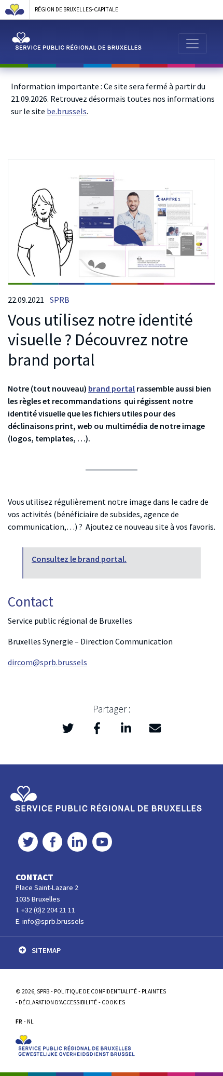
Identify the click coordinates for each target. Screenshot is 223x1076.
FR (19, 1021)
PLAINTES (154, 991)
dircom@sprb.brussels (47, 662)
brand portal (111, 388)
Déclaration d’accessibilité (58, 1002)
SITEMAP (46, 950)
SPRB (59, 299)
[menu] (192, 43)
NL (30, 1021)
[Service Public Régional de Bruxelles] (106, 798)
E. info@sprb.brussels (50, 921)
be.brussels (67, 111)
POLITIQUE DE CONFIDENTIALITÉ (95, 991)
